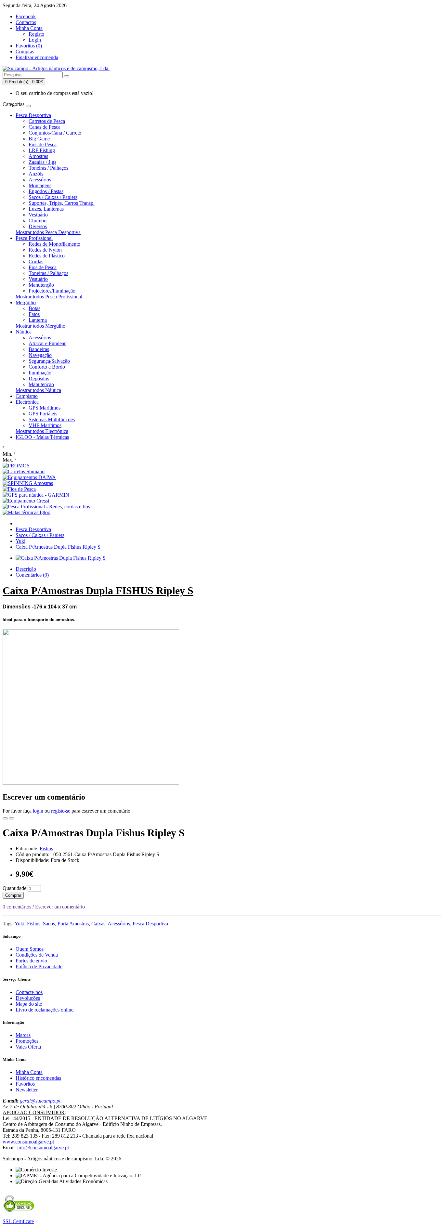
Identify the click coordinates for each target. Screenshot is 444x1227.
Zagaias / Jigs (42, 162)
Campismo (27, 396)
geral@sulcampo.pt (40, 1100)
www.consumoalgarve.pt (28, 1141)
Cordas (36, 261)
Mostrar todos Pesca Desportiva (48, 232)
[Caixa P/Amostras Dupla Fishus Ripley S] (61, 558)
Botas (34, 308)
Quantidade (14, 888)
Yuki (20, 541)
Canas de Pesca (44, 127)
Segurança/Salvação (49, 361)
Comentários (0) (32, 575)
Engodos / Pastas (46, 191)
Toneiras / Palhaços (48, 168)
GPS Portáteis (43, 413)
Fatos (34, 314)
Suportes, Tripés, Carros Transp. (62, 203)
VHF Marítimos (45, 425)
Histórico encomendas (38, 1078)
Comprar (13, 895)
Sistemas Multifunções (52, 419)
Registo (36, 34)
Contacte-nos (29, 992)
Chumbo (37, 220)
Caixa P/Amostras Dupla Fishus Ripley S (58, 547)
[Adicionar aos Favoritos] (5, 818)
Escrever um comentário (60, 906)
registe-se (60, 811)
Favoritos (25, 1084)
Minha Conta (29, 1072)
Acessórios (40, 179)
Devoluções (28, 998)
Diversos (38, 226)
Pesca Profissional (34, 238)
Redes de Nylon (45, 250)
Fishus (46, 848)
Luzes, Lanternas (46, 209)
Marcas (23, 1035)
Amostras (38, 156)
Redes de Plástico (47, 255)
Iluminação (40, 372)
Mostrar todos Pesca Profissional (49, 296)
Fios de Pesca (43, 144)
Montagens (40, 185)
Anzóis (36, 173)
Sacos (49, 923)
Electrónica (27, 402)
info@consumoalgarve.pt (43, 1147)
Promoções (27, 1041)
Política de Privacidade (39, 966)
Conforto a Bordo (47, 367)
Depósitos (39, 378)
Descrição (26, 569)
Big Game (39, 138)
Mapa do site (29, 1004)
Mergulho (26, 302)
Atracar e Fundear (47, 343)
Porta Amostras (73, 923)
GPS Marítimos (44, 408)
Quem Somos (30, 949)
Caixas (98, 923)
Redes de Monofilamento (54, 244)
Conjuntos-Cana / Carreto (55, 133)
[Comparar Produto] (11, 818)
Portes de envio (31, 960)
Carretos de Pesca (47, 121)
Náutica (24, 331)
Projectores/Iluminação (52, 291)
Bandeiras (39, 349)
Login (35, 40)
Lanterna (38, 320)
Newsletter (27, 1089)
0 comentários (17, 906)
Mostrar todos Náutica (38, 390)
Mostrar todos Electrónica (42, 431)
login (38, 811)
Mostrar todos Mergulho (40, 326)
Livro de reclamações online (44, 1009)
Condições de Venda (37, 955)
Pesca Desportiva (33, 115)
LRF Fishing (42, 150)
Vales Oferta (28, 1047)
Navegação (40, 355)
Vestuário (38, 214)
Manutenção (41, 285)
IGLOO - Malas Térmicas (42, 437)
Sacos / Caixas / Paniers (53, 197)
